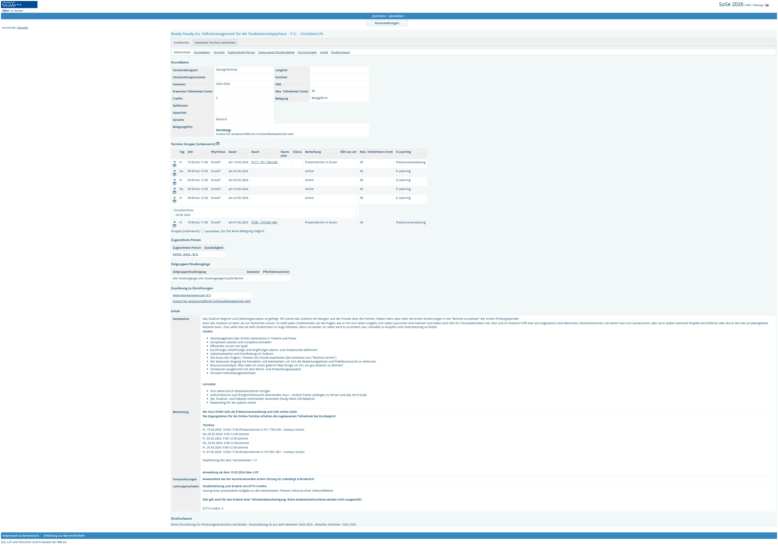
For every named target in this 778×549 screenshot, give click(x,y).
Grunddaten (202, 52)
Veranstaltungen (387, 23)
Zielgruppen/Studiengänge (276, 52)
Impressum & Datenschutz (21, 535)
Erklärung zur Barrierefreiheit (64, 535)
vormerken (212, 231)
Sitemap (758, 5)
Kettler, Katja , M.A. (186, 254)
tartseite (379, 16)
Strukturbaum (340, 52)
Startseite (22, 27)
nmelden (396, 16)
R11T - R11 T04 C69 (264, 162)
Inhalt (324, 52)
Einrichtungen (307, 52)
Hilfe (748, 5)
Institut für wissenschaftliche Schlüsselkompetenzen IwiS (212, 301)
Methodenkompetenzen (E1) (192, 295)
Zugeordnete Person (241, 52)
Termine (219, 52)
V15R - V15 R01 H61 (264, 222)
